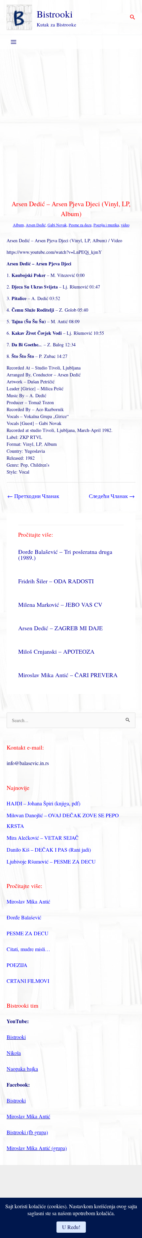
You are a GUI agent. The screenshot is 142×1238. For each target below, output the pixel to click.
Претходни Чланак (33, 496)
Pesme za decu (80, 224)
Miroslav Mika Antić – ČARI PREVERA (68, 675)
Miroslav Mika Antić (28, 901)
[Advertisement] (71, 123)
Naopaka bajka (22, 1068)
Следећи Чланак (112, 496)
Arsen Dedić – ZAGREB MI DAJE (60, 628)
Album (18, 224)
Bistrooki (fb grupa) (27, 1132)
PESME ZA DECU (28, 933)
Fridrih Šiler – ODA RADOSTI (56, 581)
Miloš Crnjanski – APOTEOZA (56, 651)
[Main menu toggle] (13, 42)
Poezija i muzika (106, 224)
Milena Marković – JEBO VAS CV (60, 604)
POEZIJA (17, 964)
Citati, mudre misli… (28, 949)
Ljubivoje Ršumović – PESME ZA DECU (51, 861)
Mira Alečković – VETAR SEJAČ (43, 837)
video (125, 224)
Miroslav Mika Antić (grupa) (37, 1147)
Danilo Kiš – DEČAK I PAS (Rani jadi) (49, 849)
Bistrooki (55, 13)
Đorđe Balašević (24, 917)
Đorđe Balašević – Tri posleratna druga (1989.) (65, 554)
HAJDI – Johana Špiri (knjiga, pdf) (43, 803)
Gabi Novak (57, 224)
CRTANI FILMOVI (28, 980)
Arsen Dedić (36, 224)
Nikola (14, 1052)
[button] (132, 17)
